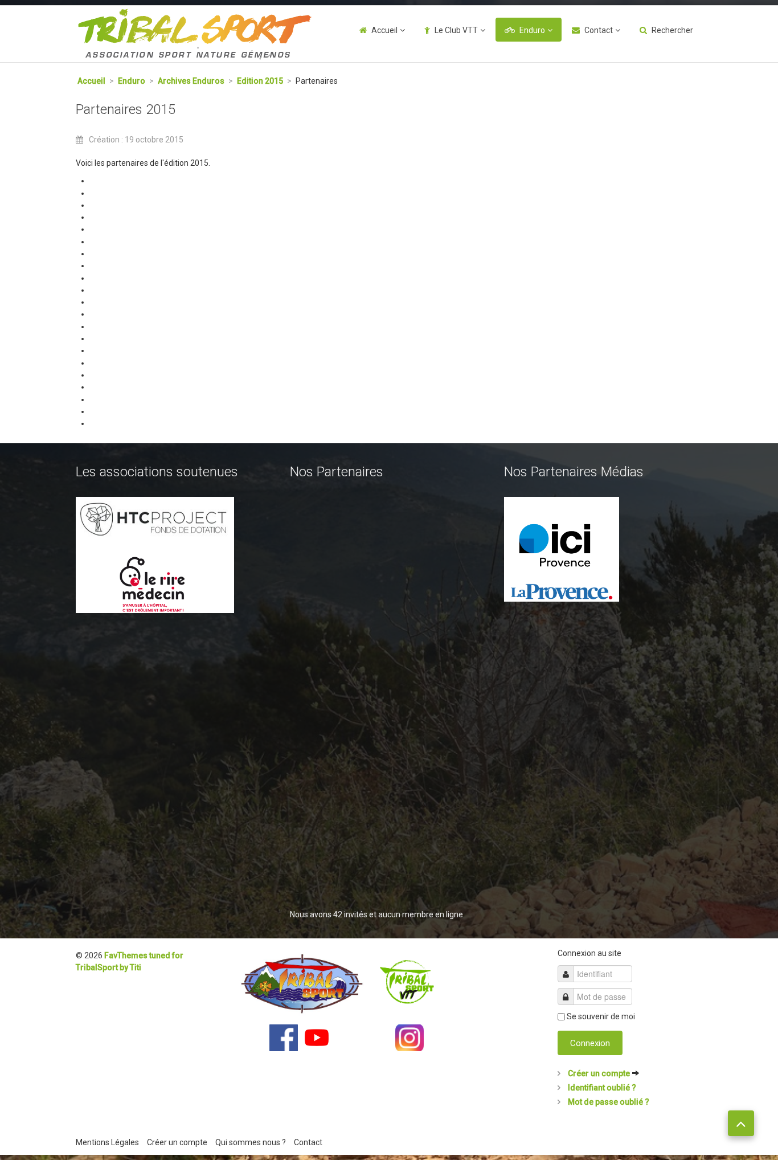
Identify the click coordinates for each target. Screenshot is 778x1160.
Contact (598, 30)
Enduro (532, 30)
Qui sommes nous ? (250, 1142)
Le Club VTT (456, 30)
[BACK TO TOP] (741, 1123)
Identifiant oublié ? (601, 1087)
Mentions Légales (107, 1142)
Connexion (590, 1043)
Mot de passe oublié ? (607, 1101)
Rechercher (672, 30)
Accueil (384, 30)
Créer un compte (599, 1073)
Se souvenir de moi (601, 1016)
